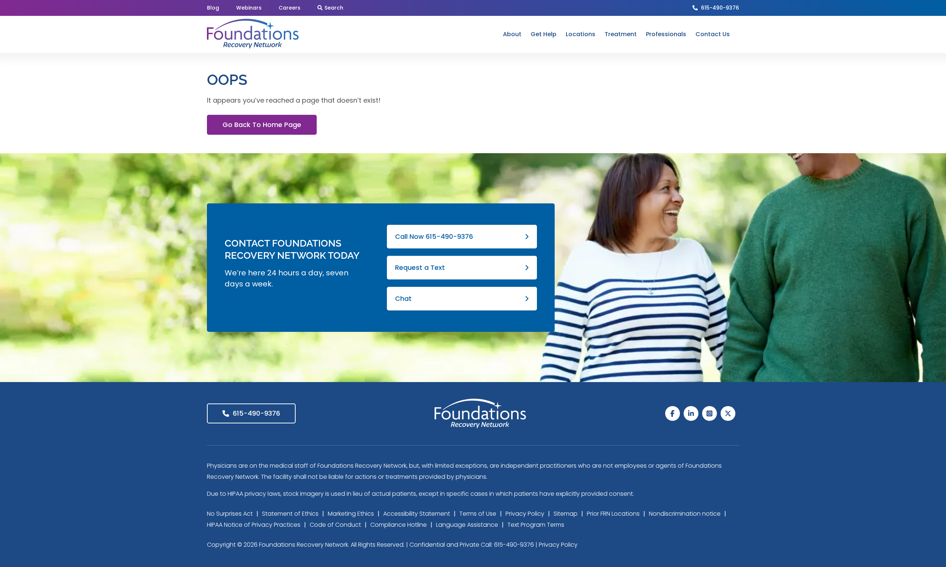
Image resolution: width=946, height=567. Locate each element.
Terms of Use (477, 513)
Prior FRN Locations (613, 513)
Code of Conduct (335, 524)
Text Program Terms (535, 524)
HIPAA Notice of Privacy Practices (253, 524)
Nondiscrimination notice (685, 513)
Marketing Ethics (351, 513)
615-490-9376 (720, 7)
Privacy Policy (525, 513)
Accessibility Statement (416, 513)
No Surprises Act (230, 513)
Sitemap (566, 513)
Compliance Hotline (398, 524)
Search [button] (333, 7)
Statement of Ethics (290, 513)
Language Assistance (467, 524)
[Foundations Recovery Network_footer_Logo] (480, 401)
